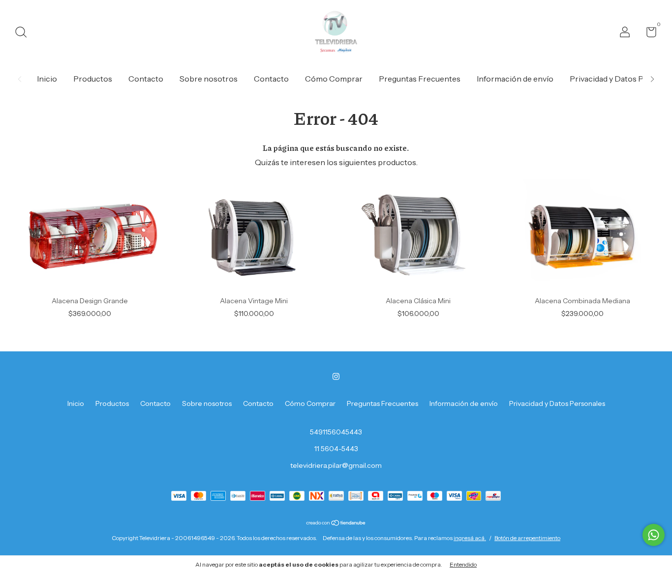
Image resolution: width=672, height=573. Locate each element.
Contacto (145, 79)
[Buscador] (24, 33)
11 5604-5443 (336, 448)
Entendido (463, 564)
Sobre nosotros (209, 79)
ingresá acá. (470, 538)
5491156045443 (336, 432)
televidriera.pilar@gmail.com (336, 465)
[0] (647, 34)
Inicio (47, 79)
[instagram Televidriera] (336, 376)
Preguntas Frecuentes (419, 79)
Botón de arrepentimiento (527, 538)
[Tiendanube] (336, 523)
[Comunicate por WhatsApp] (653, 535)
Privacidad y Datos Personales (557, 403)
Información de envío (515, 79)
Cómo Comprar (334, 79)
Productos (92, 79)
